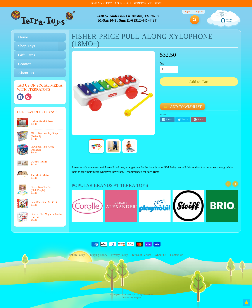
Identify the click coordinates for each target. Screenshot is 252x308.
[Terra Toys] (43, 18)
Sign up (199, 12)
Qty (162, 63)
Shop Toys (42, 47)
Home (23, 37)
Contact (24, 63)
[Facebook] (20, 96)
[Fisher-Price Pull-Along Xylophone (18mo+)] (96, 146)
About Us (26, 73)
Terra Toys (130, 294)
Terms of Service (141, 254)
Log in (187, 12)
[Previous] (228, 184)
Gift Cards (26, 55)
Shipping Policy (98, 254)
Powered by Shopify (132, 298)
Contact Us (176, 254)
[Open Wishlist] (246, 302)
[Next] (235, 184)
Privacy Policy (119, 254)
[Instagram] (28, 96)
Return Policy (77, 254)
